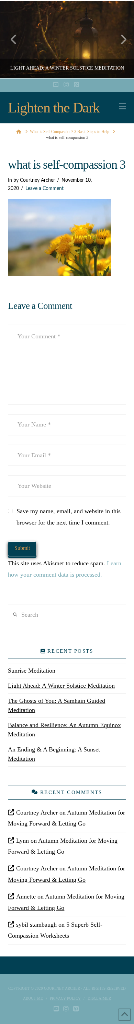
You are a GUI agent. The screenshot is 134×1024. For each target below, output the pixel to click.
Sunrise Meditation (31, 670)
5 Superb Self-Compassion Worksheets (55, 930)
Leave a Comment (44, 188)
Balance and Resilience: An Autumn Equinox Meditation (64, 730)
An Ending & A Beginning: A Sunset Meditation (54, 754)
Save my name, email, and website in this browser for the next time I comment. (68, 517)
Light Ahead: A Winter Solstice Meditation (61, 685)
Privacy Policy (65, 998)
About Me (33, 998)
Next (119, 39)
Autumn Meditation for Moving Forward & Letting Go (66, 818)
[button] (122, 106)
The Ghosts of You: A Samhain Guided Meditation (56, 705)
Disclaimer (99, 998)
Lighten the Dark (53, 107)
